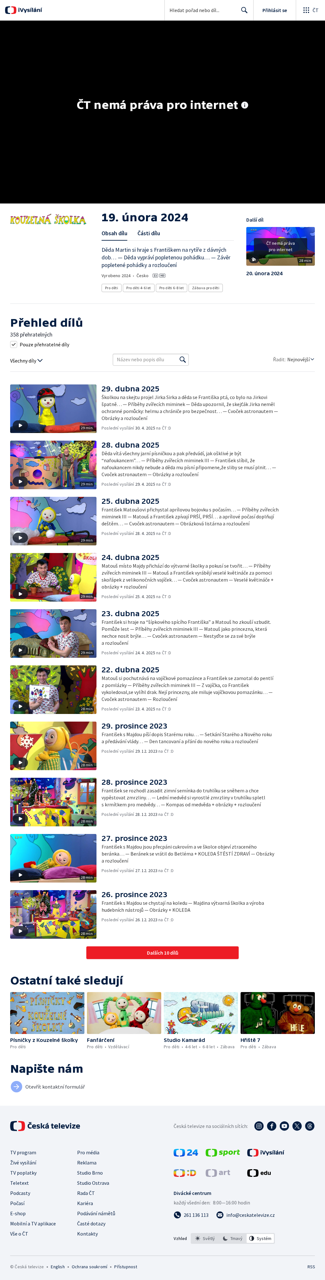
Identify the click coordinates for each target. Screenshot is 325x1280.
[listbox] (233, 1238)
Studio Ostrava (93, 1183)
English (57, 1267)
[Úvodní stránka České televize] (45, 1126)
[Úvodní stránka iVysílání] (29, 10)
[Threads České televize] (310, 1126)
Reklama (86, 1162)
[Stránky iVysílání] (265, 1154)
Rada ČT (86, 1193)
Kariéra (85, 1203)
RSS (311, 1267)
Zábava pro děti (205, 287)
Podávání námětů (96, 1213)
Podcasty (20, 1193)
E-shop (18, 1213)
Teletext (19, 1183)
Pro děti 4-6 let (138, 287)
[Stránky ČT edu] (259, 1175)
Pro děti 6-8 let (171, 287)
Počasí (17, 1203)
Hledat (244, 10)
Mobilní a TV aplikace (33, 1223)
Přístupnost (125, 1267)
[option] (205, 1238)
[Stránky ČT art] (218, 1175)
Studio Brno (90, 1173)
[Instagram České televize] (259, 1126)
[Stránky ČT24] (186, 1154)
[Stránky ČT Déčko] (185, 1175)
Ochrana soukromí (89, 1267)
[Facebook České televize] (272, 1126)
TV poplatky (23, 1173)
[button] (280, 248)
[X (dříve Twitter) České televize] (297, 1126)
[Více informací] (245, 106)
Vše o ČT (19, 1233)
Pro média (88, 1152)
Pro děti (111, 287)
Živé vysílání (23, 1162)
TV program (23, 1152)
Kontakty (87, 1233)
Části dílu (148, 233)
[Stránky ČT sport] (223, 1154)
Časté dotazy (91, 1223)
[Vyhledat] (183, 359)
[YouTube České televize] (284, 1126)
